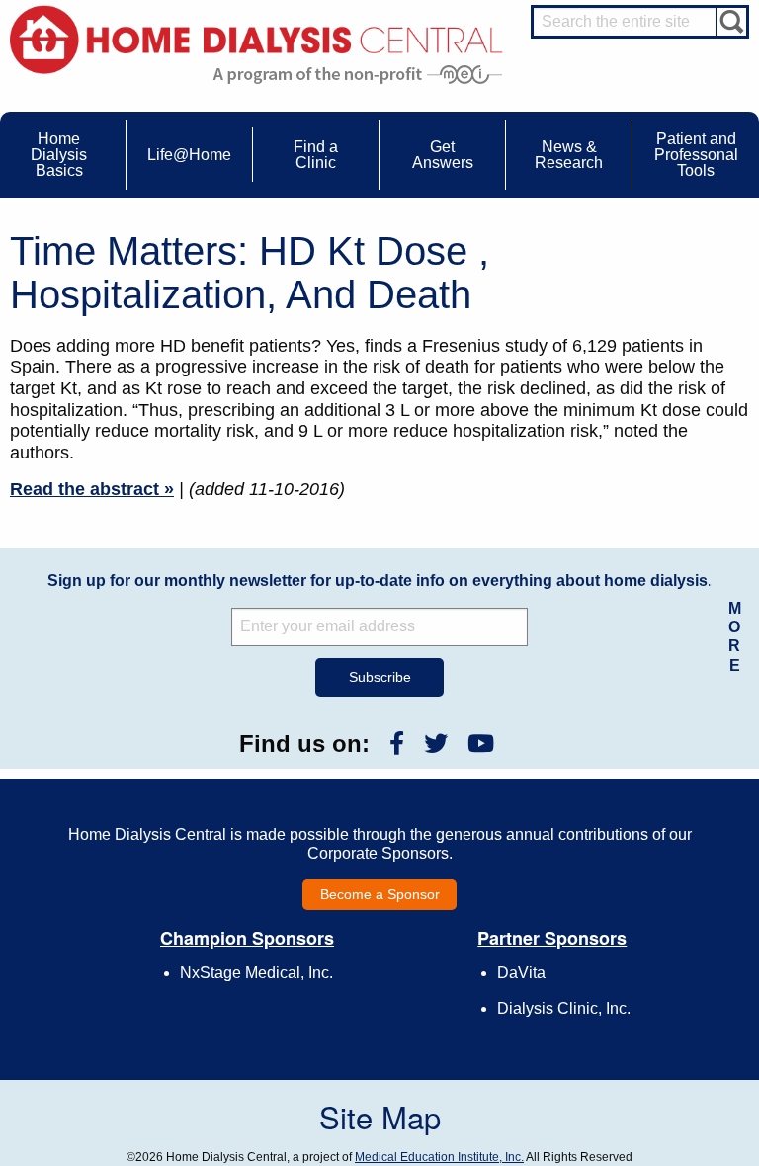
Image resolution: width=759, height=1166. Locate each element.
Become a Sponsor (380, 894)
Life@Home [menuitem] (189, 154)
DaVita (521, 972)
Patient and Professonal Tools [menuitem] (696, 154)
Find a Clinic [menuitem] (316, 154)
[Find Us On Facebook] (396, 743)
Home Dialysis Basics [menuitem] (59, 154)
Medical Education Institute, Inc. (439, 1157)
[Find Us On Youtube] (480, 743)
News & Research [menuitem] (569, 154)
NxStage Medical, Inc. (256, 972)
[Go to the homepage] (256, 38)
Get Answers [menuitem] (442, 154)
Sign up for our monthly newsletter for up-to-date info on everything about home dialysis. (379, 580)
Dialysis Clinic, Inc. (564, 1008)
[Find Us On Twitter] (436, 743)
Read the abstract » (92, 489)
